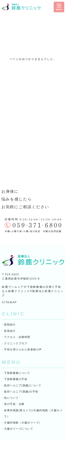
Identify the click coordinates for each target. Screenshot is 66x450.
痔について (11, 397)
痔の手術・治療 (14, 403)
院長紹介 (10, 330)
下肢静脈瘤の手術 (15, 379)
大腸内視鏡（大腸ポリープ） (23, 422)
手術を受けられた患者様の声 (23, 349)
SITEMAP (9, 302)
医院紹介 (10, 324)
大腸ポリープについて (18, 428)
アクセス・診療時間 (17, 336)
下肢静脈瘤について (17, 372)
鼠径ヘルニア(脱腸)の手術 (21, 391)
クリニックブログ (15, 343)
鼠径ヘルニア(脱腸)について (22, 385)
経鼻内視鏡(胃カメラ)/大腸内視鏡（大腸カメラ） (33, 413)
